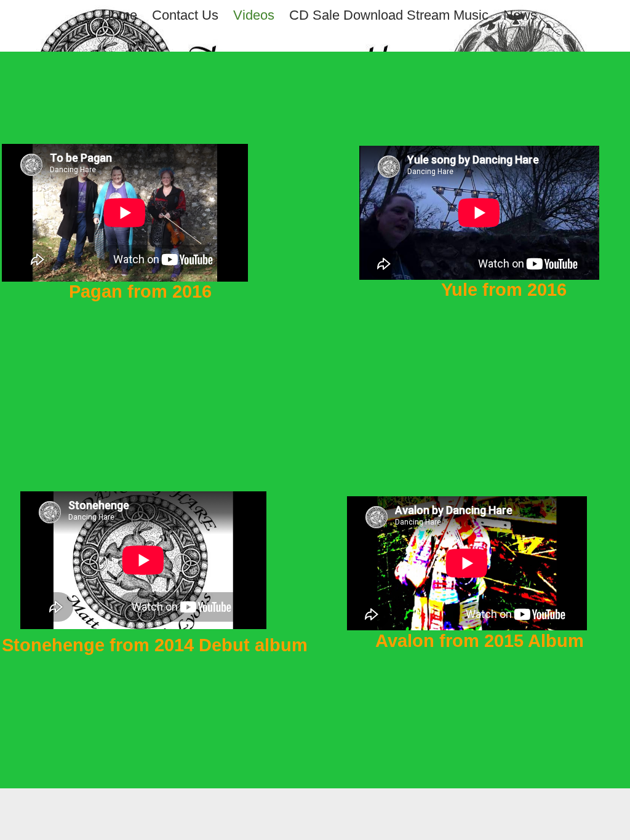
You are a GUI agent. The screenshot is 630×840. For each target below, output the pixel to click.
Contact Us (185, 15)
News (520, 15)
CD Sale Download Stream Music (388, 15)
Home (119, 15)
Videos (253, 15)
